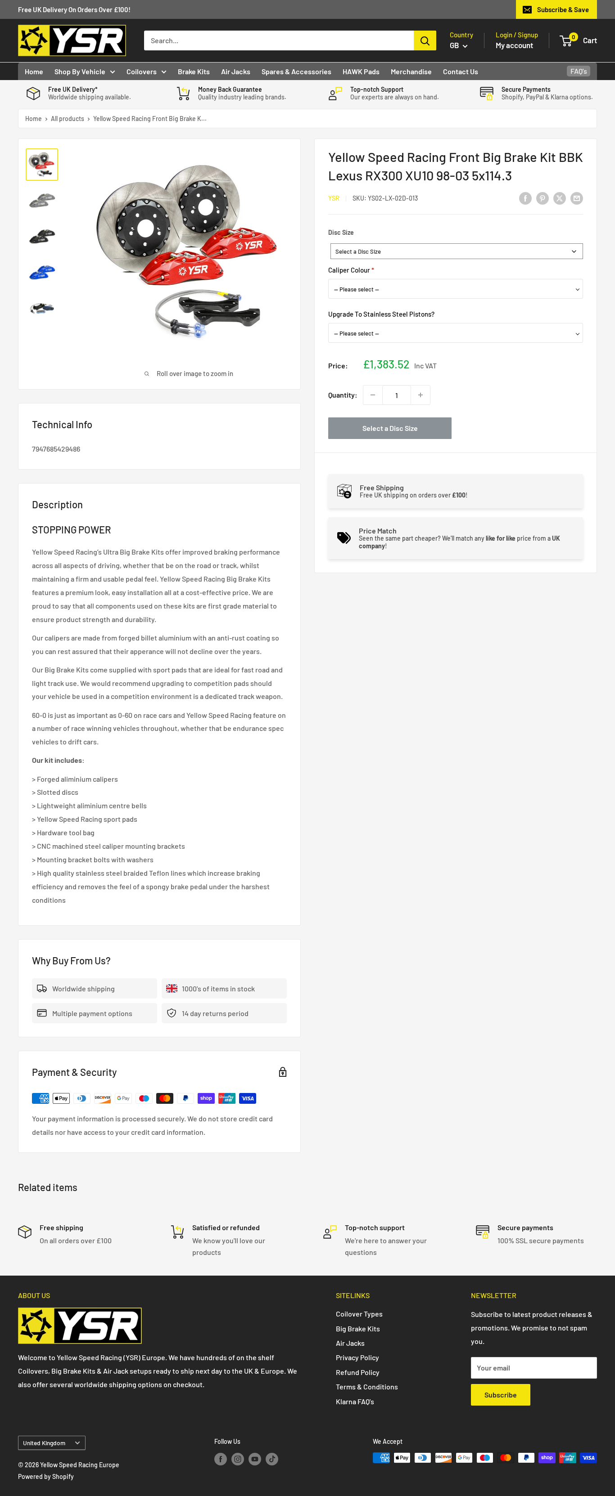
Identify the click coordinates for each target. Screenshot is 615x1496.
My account (514, 44)
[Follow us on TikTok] (272, 1458)
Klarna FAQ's (355, 1401)
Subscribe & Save (563, 9)
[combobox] (456, 251)
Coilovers (142, 71)
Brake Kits (194, 71)
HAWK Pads (361, 71)
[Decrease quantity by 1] (372, 394)
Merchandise (411, 71)
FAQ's (578, 71)
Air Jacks (235, 71)
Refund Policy (358, 1372)
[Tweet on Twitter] (559, 198)
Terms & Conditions (367, 1386)
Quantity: (342, 394)
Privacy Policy (357, 1357)
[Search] (425, 40)
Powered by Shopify (46, 1476)
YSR (333, 198)
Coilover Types (359, 1313)
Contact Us (460, 71)
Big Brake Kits (358, 1328)
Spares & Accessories (296, 71)
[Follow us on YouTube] (255, 1458)
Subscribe (500, 1394)
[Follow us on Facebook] (220, 1458)
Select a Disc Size (390, 428)
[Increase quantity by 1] (420, 394)
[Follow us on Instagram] (237, 1458)
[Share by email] (576, 198)
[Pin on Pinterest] (542, 198)
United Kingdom (44, 1443)
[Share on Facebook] (525, 198)
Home (34, 71)
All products (67, 118)
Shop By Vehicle (79, 71)
